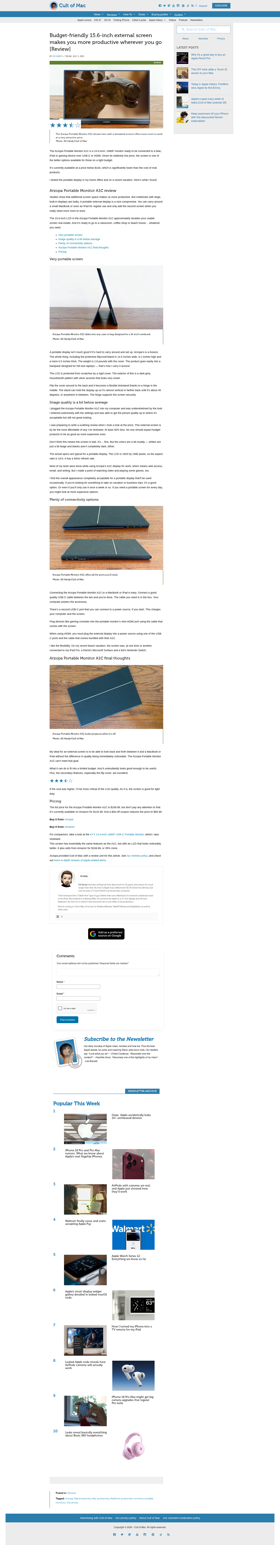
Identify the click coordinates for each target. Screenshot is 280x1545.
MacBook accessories (121, 1499)
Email (60, 993)
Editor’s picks (139, 20)
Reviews (157, 62)
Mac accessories (100, 1499)
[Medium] (57, 916)
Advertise (203, 38)
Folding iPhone (121, 20)
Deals (141, 14)
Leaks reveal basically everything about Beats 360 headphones (86, 1434)
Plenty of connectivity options (75, 243)
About (185, 38)
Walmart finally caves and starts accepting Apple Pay (85, 1223)
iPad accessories (82, 1499)
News (97, 14)
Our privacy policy (125, 1518)
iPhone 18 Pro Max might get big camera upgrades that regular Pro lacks (132, 1400)
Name (60, 981)
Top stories (72, 1503)
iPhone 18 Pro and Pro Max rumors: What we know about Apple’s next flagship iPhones (84, 1153)
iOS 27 (97, 20)
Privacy (221, 38)
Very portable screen (70, 234)
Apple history (156, 20)
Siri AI (107, 20)
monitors (139, 1499)
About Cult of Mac (149, 1518)
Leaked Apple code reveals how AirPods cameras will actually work (85, 1365)
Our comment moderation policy (181, 1518)
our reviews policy (137, 855)
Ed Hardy (58, 56)
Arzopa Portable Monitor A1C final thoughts (83, 247)
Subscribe (221, 6)
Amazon (70, 826)
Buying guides (160, 14)
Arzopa (69, 819)
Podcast (183, 20)
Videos (172, 20)
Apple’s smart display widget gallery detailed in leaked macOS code (86, 1294)
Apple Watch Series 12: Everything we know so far (129, 1258)
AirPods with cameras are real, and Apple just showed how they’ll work (131, 1188)
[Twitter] (62, 916)
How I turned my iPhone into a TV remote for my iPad (132, 1328)
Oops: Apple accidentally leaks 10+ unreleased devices (131, 1117)
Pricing (62, 251)
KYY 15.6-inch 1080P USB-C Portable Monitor (117, 834)
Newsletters (196, 20)
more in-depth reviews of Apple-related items (80, 860)
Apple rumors (84, 20)
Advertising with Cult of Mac (96, 1518)
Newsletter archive (142, 1091)
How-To (127, 14)
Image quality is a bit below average (79, 239)
